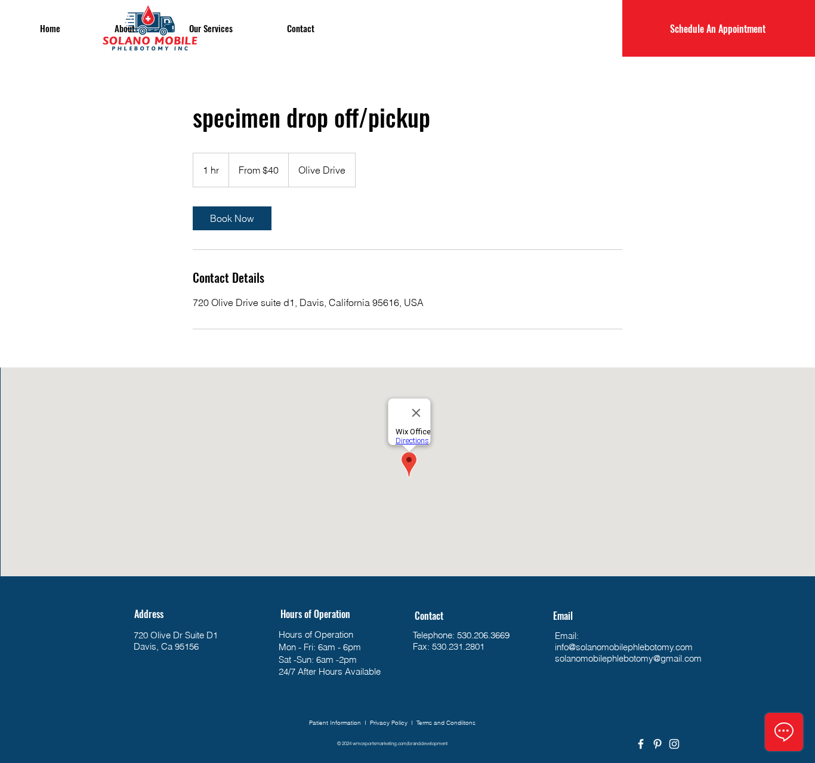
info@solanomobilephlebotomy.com (624, 647)
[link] (232, 218)
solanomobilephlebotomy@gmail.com (628, 658)
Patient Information (335, 723)
